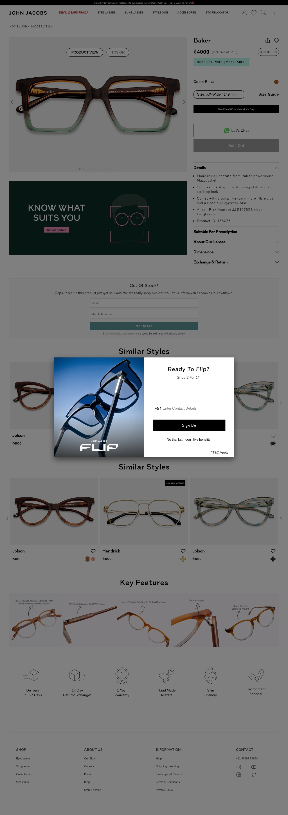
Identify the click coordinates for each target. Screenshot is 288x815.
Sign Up (189, 425)
